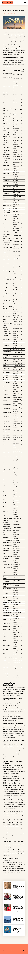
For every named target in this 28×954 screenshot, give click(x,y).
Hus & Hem (20, 889)
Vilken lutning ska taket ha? (17, 919)
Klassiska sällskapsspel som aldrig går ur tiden (17, 896)
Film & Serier (13, 13)
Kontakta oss (12, 950)
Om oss (5, 950)
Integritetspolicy (21, 950)
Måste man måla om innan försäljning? (17, 930)
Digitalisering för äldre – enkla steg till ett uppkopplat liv (17, 907)
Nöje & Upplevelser (16, 899)
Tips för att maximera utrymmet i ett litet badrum (18, 885)
